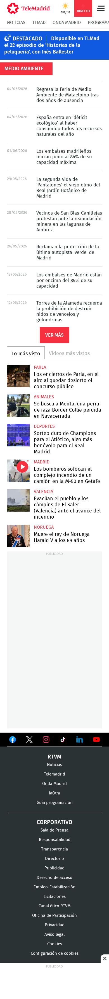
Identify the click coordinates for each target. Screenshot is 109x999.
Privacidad (55, 925)
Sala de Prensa (54, 830)
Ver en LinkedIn (79, 739)
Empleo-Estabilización (54, 887)
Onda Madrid (67, 22)
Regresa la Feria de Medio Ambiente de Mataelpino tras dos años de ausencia (67, 95)
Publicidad (54, 868)
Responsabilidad (54, 840)
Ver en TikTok (62, 740)
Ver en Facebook (12, 740)
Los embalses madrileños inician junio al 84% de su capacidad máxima (64, 157)
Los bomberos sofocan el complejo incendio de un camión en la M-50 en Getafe (18, 471)
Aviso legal (54, 934)
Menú (100, 8)
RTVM (54, 757)
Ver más (54, 335)
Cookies (54, 944)
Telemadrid (54, 774)
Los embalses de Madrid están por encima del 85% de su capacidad (69, 280)
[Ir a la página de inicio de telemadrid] (28, 8)
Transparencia (54, 849)
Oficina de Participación (54, 915)
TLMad (39, 22)
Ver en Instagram (46, 739)
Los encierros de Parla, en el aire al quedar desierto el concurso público (18, 376)
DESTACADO (27, 39)
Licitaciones (55, 897)
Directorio (54, 859)
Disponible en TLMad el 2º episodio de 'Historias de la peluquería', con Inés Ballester (51, 45)
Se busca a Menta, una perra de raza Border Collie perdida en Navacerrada (18, 405)
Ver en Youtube (96, 739)
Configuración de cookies (55, 953)
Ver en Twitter (29, 740)
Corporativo (54, 822)
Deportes (44, 426)
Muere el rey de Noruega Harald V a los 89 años (18, 536)
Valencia (43, 491)
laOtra (54, 793)
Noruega (44, 527)
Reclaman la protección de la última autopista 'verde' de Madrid (67, 252)
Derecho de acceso (54, 878)
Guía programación (55, 803)
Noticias (16, 22)
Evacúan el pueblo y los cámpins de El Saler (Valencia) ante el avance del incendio (18, 500)
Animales (44, 397)
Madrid (41, 462)
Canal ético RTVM (55, 906)
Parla (40, 367)
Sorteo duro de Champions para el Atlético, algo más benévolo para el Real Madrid (18, 435)
